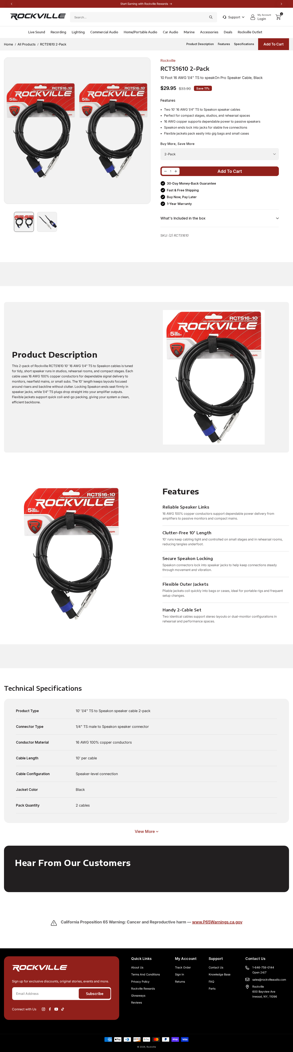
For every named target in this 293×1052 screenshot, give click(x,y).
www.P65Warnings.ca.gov (217, 922)
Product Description (200, 44)
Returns (180, 981)
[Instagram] (43, 1009)
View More (145, 831)
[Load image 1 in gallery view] (24, 222)
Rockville (151, 1046)
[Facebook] (50, 1009)
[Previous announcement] (11, 4)
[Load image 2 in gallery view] (47, 222)
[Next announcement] (281, 4)
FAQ (211, 981)
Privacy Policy (140, 981)
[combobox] (143, 17)
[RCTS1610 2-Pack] (165, 171)
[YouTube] (56, 1009)
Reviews (136, 1002)
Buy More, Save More (177, 144)
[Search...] (210, 17)
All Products (26, 44)
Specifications (244, 44)
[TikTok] (62, 1009)
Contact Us (216, 967)
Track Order (183, 967)
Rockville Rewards (143, 988)
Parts (212, 988)
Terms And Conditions (145, 974)
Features (224, 44)
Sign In (179, 974)
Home (8, 44)
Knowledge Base (219, 974)
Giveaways (138, 995)
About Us (137, 967)
